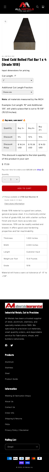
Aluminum (9, 362)
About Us (9, 401)
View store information (14, 204)
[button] (5, 7)
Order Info (9, 413)
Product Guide (11, 379)
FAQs (7, 424)
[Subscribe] (36, 447)
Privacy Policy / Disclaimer (17, 430)
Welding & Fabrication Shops (18, 396)
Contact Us (10, 407)
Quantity (5, 174)
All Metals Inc (28, 467)
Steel (7, 373)
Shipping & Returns (13, 418)
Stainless (9, 367)
